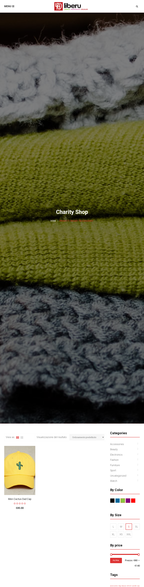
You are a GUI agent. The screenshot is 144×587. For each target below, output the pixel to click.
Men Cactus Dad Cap (19, 499)
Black (114, 500)
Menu (7, 6)
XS (121, 534)
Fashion (114, 459)
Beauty (114, 449)
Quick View (32, 517)
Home (53, 221)
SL (136, 526)
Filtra (116, 560)
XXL (129, 534)
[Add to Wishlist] (26, 517)
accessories (114, 586)
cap (138, 586)
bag (120, 586)
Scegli (13, 517)
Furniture (115, 465)
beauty (124, 586)
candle (134, 586)
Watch (113, 480)
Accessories (117, 444)
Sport (113, 470)
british (129, 586)
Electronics (116, 454)
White (114, 505)
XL (113, 534)
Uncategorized (118, 475)
